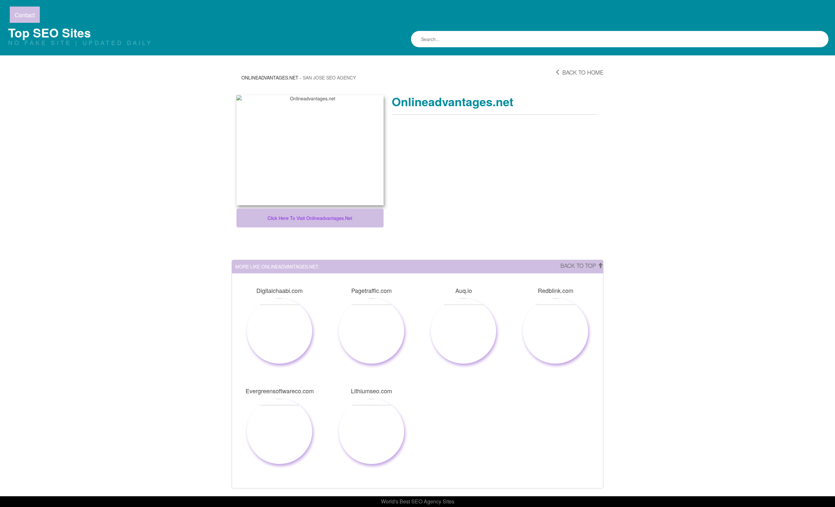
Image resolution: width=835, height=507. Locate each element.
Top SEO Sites (49, 32)
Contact (25, 14)
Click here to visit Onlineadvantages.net (309, 218)
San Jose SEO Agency (329, 77)
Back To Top (579, 265)
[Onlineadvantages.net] (310, 150)
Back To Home (582, 72)
